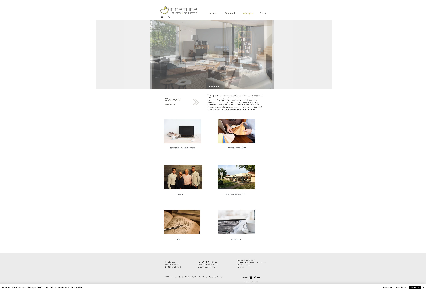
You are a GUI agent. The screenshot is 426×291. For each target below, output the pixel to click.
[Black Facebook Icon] (254, 277)
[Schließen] (423, 287)
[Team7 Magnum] (209, 86)
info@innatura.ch (210, 264)
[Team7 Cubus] (212, 87)
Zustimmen (415, 287)
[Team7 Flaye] (218, 86)
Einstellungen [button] (388, 287)
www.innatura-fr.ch (206, 267)
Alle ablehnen (401, 287)
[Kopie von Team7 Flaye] (214, 86)
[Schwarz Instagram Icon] (251, 277)
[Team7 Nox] (216, 86)
